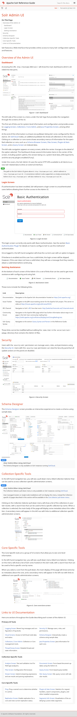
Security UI (9, 348)
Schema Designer (9, 36)
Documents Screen (45, 663)
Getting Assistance (10, 31)
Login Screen (8, 28)
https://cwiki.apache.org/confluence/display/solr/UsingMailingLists (38, 317)
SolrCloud (14, 137)
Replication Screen (11, 698)
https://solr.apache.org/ (62, 297)
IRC (30, 308)
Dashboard (7, 25)
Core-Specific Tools (9, 41)
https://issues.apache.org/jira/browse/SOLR (36, 304)
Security (5, 33)
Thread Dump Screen (12, 648)
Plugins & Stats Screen (47, 689)
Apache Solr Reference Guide (20, 3)
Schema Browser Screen (37, 142)
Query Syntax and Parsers (41, 322)
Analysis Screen (10, 663)
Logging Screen (10, 127)
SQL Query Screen (45, 674)
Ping (6, 689)
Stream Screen (10, 674)
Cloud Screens (10, 635)
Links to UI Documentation (12, 43)
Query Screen (18, 145)
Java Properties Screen (50, 127)
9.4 (56, 8)
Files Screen (52, 142)
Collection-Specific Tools (11, 38)
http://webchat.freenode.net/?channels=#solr (58, 308)
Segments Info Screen (46, 698)
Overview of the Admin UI (11, 23)
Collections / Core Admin (26, 127)
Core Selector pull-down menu (58, 497)
